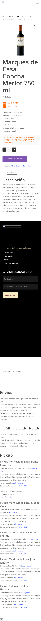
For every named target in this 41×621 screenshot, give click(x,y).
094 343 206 (22, 580)
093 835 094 (22, 527)
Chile (17, 16)
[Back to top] (20, 388)
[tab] (21, 172)
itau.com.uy (18, 321)
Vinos (11, 16)
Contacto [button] (6, 260)
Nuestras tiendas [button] (9, 253)
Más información (6, 497)
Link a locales (18, 483)
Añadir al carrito (15, 158)
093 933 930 (22, 486)
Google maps (14, 512)
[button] (37, 3)
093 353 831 (22, 554)
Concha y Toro (27, 16)
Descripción (12, 172)
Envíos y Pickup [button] (8, 256)
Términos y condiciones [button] (11, 263)
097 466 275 (22, 607)
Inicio (4, 16)
